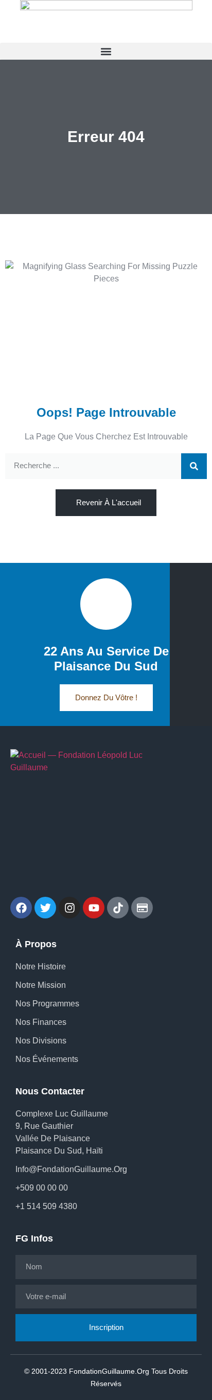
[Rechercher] (194, 466)
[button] (106, 51)
